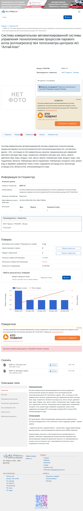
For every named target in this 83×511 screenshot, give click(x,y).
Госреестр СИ (48, 467)
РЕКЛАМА (78, 99)
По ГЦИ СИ (10, 483)
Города (46, 465)
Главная (46, 458)
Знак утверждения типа (8, 407)
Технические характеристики (10, 403)
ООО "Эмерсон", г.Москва (70, 72)
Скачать (42, 134)
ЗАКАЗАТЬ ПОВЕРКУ (67, 124)
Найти (67, 277)
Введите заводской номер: (21, 276)
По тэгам (9, 488)
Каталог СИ (10, 476)
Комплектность (5, 412)
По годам (9, 490)
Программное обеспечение (9, 399)
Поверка (18, 134)
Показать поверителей (68, 253)
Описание (4, 394)
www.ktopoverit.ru (51, 110)
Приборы (47, 460)
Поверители (30, 134)
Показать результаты (68, 248)
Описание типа (53, 134)
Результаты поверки (52, 476)
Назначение (4, 390)
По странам (10, 481)
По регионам (10, 485)
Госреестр (7, 134)
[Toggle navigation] (79, 11)
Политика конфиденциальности (54, 470)
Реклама (49, 481)
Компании (47, 462)
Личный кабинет (51, 478)
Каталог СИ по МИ (12, 478)
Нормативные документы (8, 416)
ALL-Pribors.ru (11, 11)
